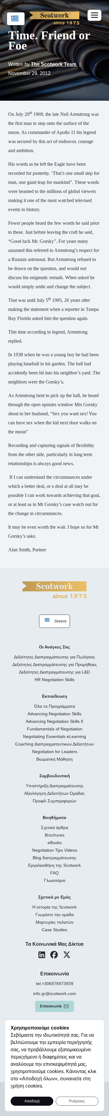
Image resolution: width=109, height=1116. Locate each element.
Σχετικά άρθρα (54, 827)
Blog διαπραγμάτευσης (54, 857)
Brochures (54, 835)
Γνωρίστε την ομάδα (54, 914)
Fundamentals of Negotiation (54, 728)
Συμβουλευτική (54, 775)
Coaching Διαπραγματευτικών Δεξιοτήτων (54, 744)
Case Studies (54, 929)
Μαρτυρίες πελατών (55, 922)
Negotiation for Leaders (54, 751)
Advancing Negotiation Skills (54, 713)
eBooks (55, 842)
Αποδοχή (32, 1101)
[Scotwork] (54, 589)
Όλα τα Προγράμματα (54, 706)
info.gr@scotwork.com (54, 993)
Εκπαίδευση (54, 696)
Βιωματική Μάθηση (54, 759)
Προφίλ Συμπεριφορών (54, 800)
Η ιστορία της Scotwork (54, 907)
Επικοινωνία (50, 1006)
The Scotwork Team (54, 64)
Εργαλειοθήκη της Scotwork (54, 865)
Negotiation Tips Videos (54, 850)
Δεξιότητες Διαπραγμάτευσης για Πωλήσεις (54, 656)
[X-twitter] (67, 955)
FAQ (54, 872)
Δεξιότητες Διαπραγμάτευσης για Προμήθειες (54, 664)
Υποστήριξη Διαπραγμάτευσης (55, 785)
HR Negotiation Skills (54, 679)
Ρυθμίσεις (77, 1101)
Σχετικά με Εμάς (54, 897)
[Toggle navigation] (94, 15)
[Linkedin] (41, 955)
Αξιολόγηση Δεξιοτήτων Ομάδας (54, 793)
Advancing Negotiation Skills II (54, 721)
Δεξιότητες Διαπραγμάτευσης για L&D (54, 672)
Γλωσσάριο (54, 880)
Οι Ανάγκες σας (54, 646)
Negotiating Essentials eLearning (54, 736)
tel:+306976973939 (54, 983)
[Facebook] (54, 955)
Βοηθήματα (54, 817)
